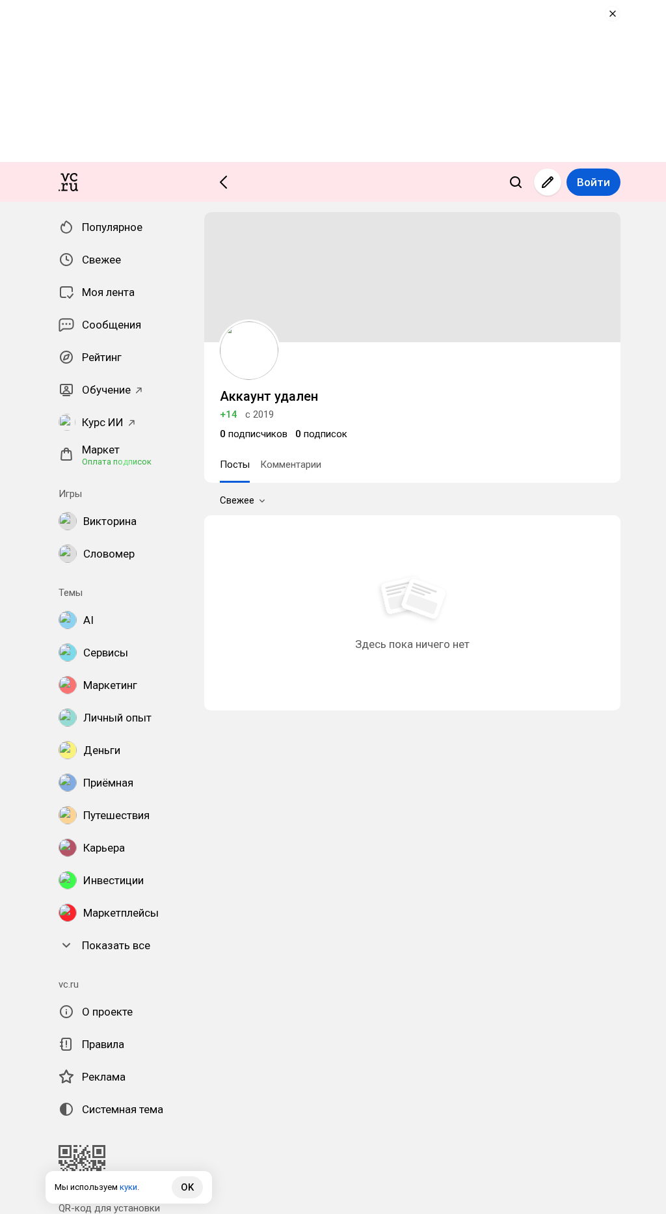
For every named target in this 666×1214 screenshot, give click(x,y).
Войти (593, 182)
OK (187, 1187)
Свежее (237, 500)
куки (128, 1187)
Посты (235, 464)
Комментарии (290, 464)
